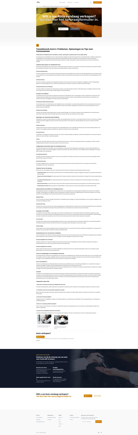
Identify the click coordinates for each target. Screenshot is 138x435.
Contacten (76, 2)
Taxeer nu (63, 28)
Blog (40, 6)
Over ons (60, 417)
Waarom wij (69, 2)
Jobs (59, 419)
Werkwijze (38, 419)
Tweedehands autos (40, 421)
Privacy (71, 419)
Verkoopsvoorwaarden (74, 417)
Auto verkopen (62, 2)
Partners (60, 424)
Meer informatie (74, 28)
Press (60, 421)
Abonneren (98, 421)
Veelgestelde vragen (51, 417)
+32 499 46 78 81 (97, 2)
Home (37, 6)
